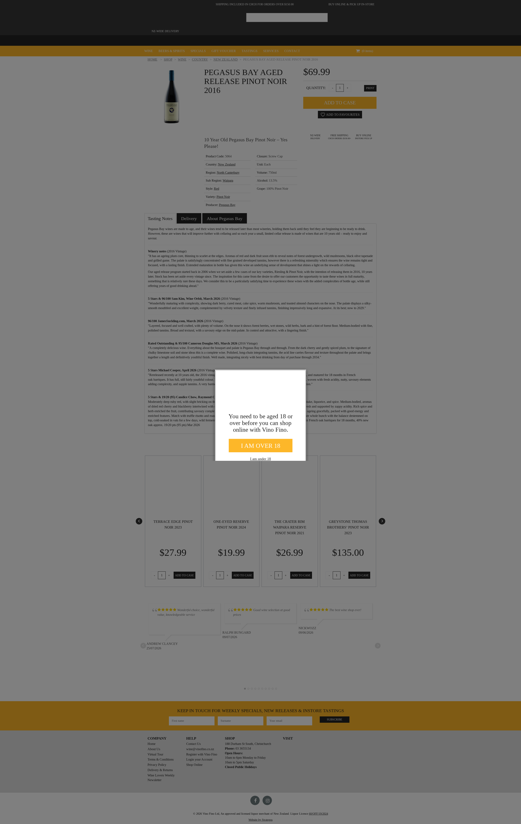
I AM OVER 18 (260, 445)
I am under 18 (260, 459)
